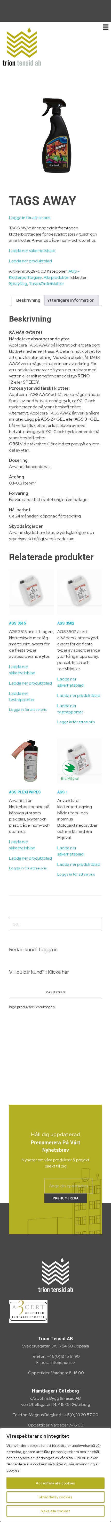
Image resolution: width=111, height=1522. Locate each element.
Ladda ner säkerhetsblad (32, 250)
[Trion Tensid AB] (22, 46)
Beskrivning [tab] (28, 300)
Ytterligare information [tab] (70, 300)
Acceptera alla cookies (55, 1483)
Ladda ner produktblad (30, 261)
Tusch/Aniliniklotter (46, 283)
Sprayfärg (18, 283)
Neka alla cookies (55, 1511)
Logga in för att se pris (29, 217)
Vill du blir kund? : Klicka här (39, 971)
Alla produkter (57, 277)
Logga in (48, 949)
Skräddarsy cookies (56, 1497)
